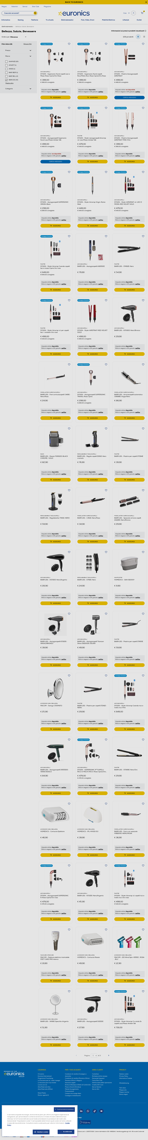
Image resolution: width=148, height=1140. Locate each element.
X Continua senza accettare (64, 1109)
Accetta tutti (67, 1132)
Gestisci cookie (42, 1132)
